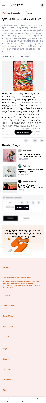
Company (6, 295)
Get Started (22, 240)
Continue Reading (23, 132)
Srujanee (6, 268)
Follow (29, 13)
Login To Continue (22, 207)
